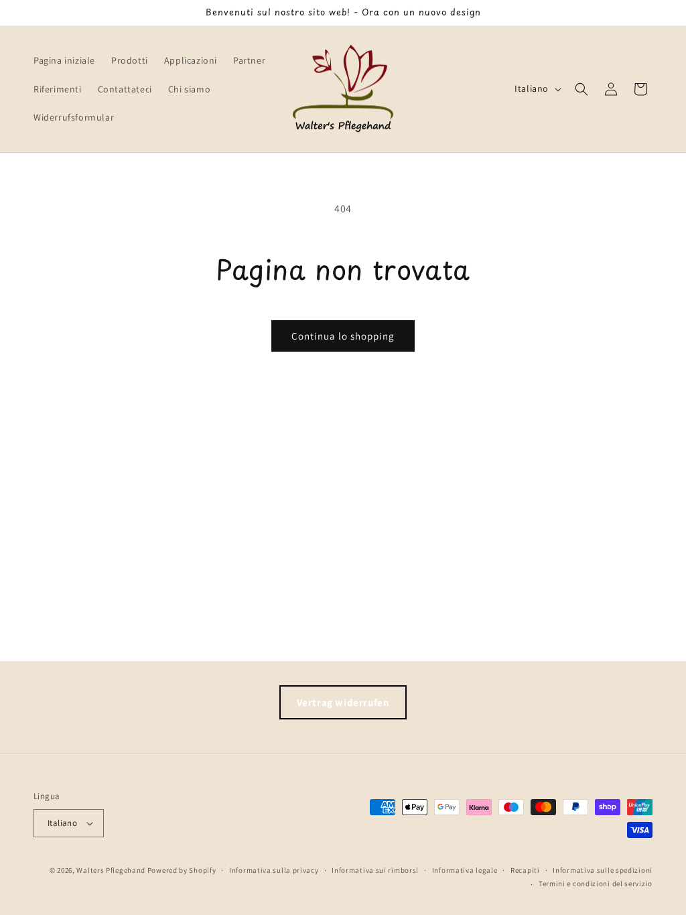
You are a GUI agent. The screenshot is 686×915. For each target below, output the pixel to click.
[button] (581, 89)
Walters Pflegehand (110, 870)
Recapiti (525, 870)
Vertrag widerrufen (343, 702)
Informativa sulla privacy (274, 870)
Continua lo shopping (343, 336)
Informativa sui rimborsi (375, 870)
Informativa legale (465, 870)
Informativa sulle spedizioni (603, 870)
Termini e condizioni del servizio (596, 883)
